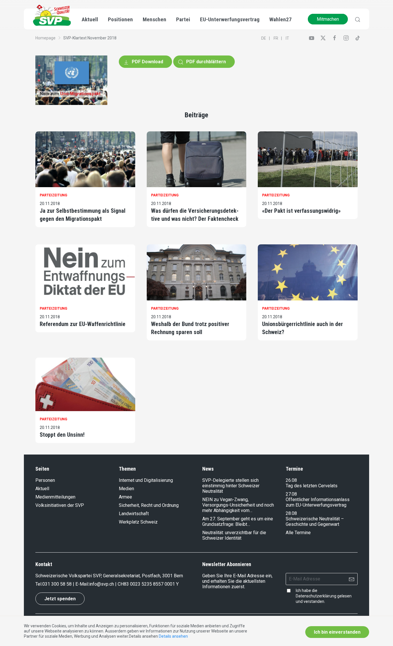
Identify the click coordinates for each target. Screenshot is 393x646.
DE (263, 38)
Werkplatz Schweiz (138, 522)
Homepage (45, 38)
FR (276, 38)
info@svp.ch (101, 584)
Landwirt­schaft (134, 513)
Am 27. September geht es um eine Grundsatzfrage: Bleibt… (237, 521)
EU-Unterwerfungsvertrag (230, 19)
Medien (126, 488)
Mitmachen (328, 19)
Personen (45, 480)
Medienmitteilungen (55, 497)
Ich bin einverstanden (337, 632)
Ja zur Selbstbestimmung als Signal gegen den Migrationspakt (82, 214)
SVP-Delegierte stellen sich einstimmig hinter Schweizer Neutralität (231, 486)
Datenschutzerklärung (316, 596)
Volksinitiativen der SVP (59, 505)
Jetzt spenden (60, 598)
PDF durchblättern (205, 61)
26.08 (291, 480)
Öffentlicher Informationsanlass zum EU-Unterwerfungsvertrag (318, 502)
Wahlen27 (280, 19)
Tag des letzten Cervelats (311, 485)
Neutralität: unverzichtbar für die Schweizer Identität (234, 535)
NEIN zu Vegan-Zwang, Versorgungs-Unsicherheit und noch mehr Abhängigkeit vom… (238, 505)
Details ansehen (173, 636)
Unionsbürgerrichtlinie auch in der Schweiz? (302, 328)
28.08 (291, 513)
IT (287, 38)
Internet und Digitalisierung (146, 480)
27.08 (291, 494)
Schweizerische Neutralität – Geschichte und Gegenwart (315, 521)
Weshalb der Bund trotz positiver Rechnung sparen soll (190, 328)
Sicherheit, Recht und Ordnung (149, 505)
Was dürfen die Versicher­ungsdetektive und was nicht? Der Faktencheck (195, 214)
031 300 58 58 (57, 584)
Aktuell (42, 488)
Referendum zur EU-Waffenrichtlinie (82, 324)
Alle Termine (298, 532)
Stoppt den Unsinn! (62, 434)
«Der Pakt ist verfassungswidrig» (301, 210)
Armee (125, 497)
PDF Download (147, 61)
